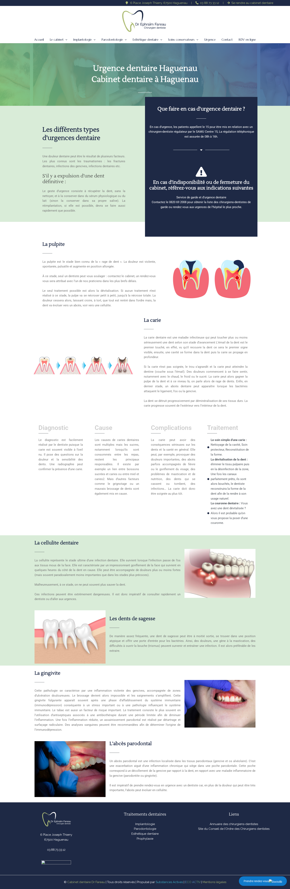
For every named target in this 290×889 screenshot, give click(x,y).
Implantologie (145, 824)
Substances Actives (169, 882)
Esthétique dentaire (145, 834)
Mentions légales (214, 882)
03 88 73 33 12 (209, 3)
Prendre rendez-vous (256, 881)
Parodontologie (145, 829)
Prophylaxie (145, 838)
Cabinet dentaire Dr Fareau (86, 882)
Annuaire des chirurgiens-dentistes (234, 824)
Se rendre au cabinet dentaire (252, 3)
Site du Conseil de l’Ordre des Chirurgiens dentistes (233, 829)
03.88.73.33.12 (56, 849)
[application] (65, 39)
